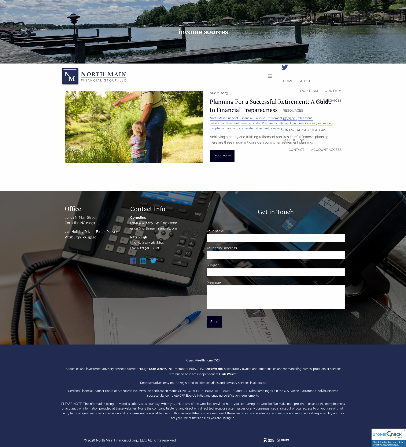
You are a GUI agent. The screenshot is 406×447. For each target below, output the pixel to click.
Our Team (309, 91)
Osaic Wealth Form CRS (203, 360)
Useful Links (294, 140)
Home (288, 81)
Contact (296, 150)
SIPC (201, 369)
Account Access (326, 150)
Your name (231, 231)
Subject (229, 265)
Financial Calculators (304, 130)
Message (230, 282)
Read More (222, 156)
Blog (287, 120)
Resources (293, 110)
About (306, 81)
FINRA (191, 369)
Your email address (238, 248)
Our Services (329, 100)
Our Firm (333, 91)
